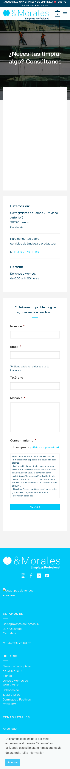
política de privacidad (44, 447)
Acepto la (37, 447)
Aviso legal (10, 728)
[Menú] (65, 13)
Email (15, 346)
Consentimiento (23, 440)
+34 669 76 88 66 (26, 252)
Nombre (17, 326)
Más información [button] (33, 752)
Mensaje (17, 398)
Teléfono (16, 377)
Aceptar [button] (13, 762)
